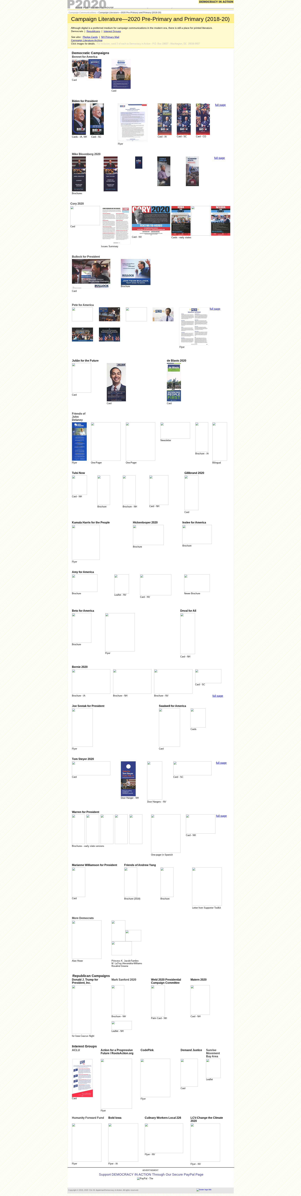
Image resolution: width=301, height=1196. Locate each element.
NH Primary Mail (110, 37)
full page (220, 104)
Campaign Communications (82, 12)
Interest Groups (112, 31)
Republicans (93, 31)
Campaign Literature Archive (86, 40)
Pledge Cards (90, 37)
